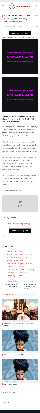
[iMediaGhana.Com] (20, 5)
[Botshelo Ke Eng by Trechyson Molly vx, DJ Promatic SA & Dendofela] (20, 310)
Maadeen (6, 26)
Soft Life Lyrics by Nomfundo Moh (13, 355)
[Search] (37, 6)
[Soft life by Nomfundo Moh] (20, 370)
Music (36, 26)
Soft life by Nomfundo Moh (11, 384)
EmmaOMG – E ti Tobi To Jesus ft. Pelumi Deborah (30, 286)
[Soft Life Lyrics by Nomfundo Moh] (20, 341)
